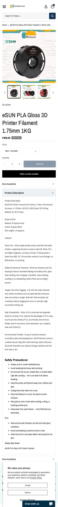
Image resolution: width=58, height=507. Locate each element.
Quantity (5, 157)
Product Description (14, 192)
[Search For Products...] (52, 16)
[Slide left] (4, 92)
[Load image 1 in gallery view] (14, 91)
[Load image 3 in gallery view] (44, 91)
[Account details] (46, 6)
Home (4, 25)
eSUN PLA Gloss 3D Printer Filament (19, 448)
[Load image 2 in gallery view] (29, 91)
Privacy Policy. (36, 477)
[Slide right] (53, 92)
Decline (27, 492)
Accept (27, 485)
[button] (4, 6)
